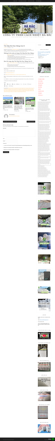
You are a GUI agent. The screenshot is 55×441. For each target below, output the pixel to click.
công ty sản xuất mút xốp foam (42, 105)
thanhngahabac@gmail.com (10, 72)
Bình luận (4, 128)
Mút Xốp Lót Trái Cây (30, 121)
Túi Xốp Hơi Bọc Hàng (15, 49)
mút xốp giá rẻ (40, 147)
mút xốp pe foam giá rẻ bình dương (43, 149)
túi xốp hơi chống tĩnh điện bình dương (20, 91)
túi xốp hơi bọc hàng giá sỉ (17, 90)
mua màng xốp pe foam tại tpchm (43, 116)
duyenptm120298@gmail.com (42, 55)
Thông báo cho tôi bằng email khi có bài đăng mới (11, 149)
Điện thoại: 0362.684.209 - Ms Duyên (43, 54)
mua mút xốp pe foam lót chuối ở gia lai (43, 123)
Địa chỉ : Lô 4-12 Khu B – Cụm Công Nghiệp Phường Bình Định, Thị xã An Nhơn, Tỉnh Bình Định (44, 52)
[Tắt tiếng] (48, 338)
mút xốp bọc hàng (41, 144)
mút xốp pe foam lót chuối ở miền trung (43, 151)
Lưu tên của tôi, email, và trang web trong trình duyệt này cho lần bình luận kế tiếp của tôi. (18, 145)
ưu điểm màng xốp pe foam (42, 176)
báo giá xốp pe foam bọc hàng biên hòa (44, 102)
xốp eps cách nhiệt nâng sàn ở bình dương (43, 164)
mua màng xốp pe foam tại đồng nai (43, 118)
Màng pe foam (40, 137)
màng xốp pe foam (46, 137)
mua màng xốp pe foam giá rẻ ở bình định (43, 111)
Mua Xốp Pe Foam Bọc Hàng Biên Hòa (10, 121)
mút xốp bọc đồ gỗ (47, 144)
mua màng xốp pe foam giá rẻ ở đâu (43, 113)
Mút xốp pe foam (46, 147)
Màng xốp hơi (9, 54)
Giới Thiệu (6, 44)
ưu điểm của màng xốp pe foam (43, 174)
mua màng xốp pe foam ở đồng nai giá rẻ (44, 120)
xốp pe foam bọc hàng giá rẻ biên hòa (44, 171)
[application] (44, 335)
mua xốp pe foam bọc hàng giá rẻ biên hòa (44, 130)
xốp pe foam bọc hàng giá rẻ (42, 169)
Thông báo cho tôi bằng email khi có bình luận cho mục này (13, 147)
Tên (4, 138)
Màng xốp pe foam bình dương (43, 139)
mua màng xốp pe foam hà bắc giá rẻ (43, 114)
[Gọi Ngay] (53, 439)
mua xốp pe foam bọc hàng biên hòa (43, 126)
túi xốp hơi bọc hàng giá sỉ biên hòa (27, 90)
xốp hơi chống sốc (41, 166)
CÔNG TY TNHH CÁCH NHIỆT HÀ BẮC (27, 35)
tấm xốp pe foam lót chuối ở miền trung (43, 158)
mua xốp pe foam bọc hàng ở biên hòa (44, 134)
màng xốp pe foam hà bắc (42, 142)
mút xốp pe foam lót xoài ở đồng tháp (43, 153)
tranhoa (5, 47)
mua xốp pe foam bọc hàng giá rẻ (43, 128)
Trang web (4, 143)
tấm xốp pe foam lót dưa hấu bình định (44, 160)
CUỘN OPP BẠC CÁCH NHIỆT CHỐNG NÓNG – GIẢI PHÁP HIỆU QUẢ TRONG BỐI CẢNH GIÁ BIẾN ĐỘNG (18, 107)
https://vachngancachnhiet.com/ (21, 74)
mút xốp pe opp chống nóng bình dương (43, 156)
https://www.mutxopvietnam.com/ (11, 74)
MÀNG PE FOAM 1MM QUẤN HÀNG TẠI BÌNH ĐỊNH (29, 109)
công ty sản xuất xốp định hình (43, 107)
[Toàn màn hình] (49, 338)
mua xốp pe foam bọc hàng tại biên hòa (44, 132)
